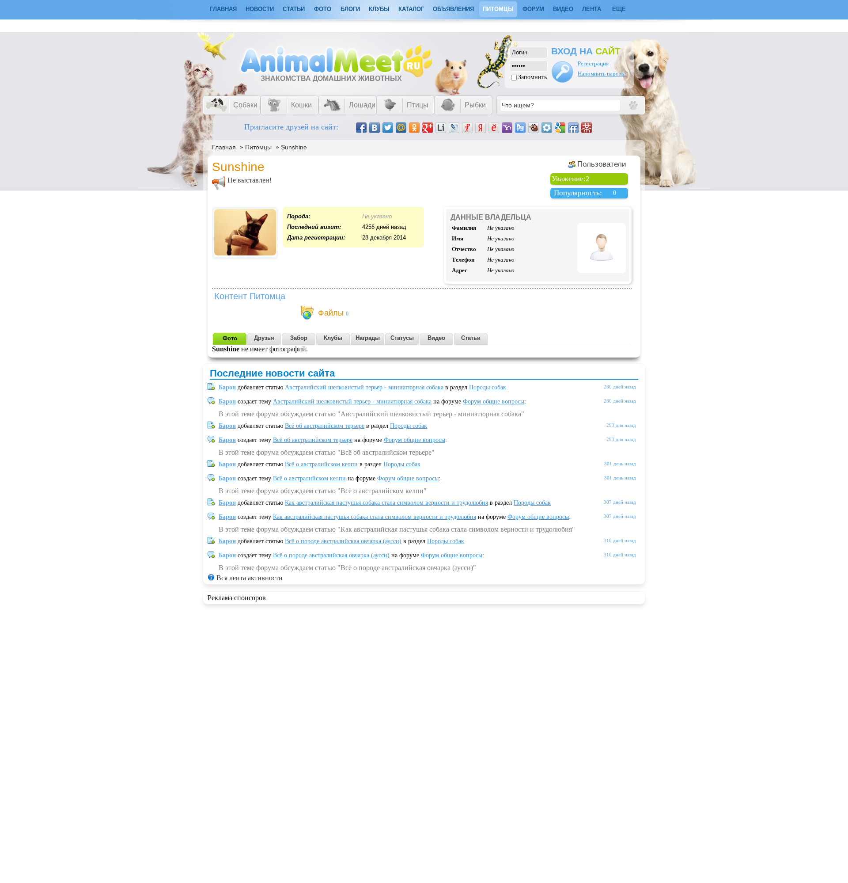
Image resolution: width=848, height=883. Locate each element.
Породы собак (487, 387)
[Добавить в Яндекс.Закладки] (480, 127)
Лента (591, 9)
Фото (322, 9)
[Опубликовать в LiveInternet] (440, 127)
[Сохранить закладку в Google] (560, 127)
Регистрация (593, 63)
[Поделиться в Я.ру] (467, 127)
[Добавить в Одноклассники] (414, 127)
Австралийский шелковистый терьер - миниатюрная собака (364, 387)
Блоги (350, 9)
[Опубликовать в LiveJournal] (454, 127)
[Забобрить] (533, 127)
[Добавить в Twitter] (387, 127)
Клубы (379, 9)
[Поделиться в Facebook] (361, 127)
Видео (563, 9)
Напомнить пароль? (602, 73)
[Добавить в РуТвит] (520, 127)
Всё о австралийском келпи (321, 464)
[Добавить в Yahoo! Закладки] (507, 127)
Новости (260, 9)
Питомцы (498, 9)
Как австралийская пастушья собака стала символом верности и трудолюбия (386, 502)
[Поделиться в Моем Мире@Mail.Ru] (401, 127)
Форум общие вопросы (493, 401)
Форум (533, 9)
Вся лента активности (249, 578)
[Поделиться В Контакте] (374, 127)
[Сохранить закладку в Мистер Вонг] (586, 127)
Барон (227, 387)
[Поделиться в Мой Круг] (546, 127)
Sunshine (294, 147)
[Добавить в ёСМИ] (493, 127)
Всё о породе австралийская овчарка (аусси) (343, 541)
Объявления (453, 9)
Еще (619, 9)
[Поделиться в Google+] (427, 127)
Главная (224, 147)
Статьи (294, 9)
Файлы (331, 312)
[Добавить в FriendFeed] (573, 127)
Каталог (411, 9)
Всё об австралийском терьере (324, 425)
